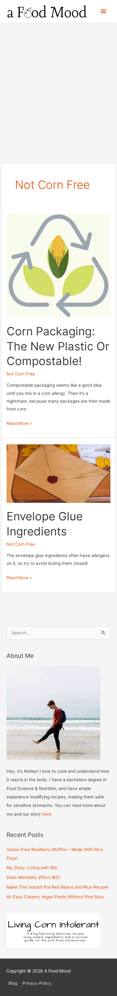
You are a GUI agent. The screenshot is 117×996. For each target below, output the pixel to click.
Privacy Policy (36, 983)
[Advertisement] (58, 85)
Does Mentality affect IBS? (34, 877)
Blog (12, 983)
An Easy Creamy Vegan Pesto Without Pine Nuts (55, 896)
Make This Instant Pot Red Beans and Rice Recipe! (57, 887)
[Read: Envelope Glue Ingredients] (58, 473)
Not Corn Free (21, 373)
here (46, 814)
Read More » (19, 424)
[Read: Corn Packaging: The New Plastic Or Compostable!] (58, 265)
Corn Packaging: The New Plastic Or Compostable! (58, 346)
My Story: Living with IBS (32, 867)
